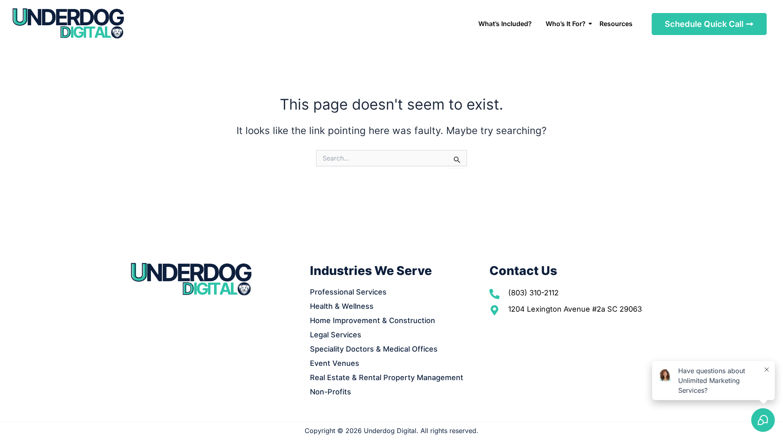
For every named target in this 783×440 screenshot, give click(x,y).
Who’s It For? (566, 24)
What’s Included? (505, 24)
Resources (616, 24)
